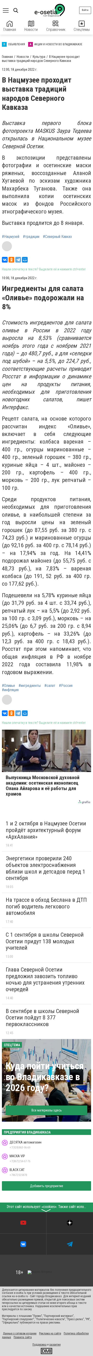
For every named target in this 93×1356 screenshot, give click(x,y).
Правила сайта (23, 1337)
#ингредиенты (30, 686)
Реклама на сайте (50, 1333)
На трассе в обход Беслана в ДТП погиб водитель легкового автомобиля (46, 906)
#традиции (31, 237)
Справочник (55, 29)
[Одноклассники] (11, 260)
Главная (9, 29)
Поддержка (39, 1344)
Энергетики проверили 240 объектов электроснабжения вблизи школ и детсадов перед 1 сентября (45, 868)
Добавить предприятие (46, 1186)
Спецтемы (82, 29)
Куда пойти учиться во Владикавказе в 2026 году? (45, 1076)
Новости (31, 29)
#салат (49, 686)
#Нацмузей (10, 237)
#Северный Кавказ (57, 237)
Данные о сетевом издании (19, 1333)
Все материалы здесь (46, 1110)
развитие (55, 1344)
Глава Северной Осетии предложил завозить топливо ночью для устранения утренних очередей (45, 979)
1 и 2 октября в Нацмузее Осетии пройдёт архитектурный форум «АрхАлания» (46, 830)
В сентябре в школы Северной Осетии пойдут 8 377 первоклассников (42, 1017)
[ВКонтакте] (5, 260)
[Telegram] (18, 260)
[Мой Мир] (25, 260)
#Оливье (8, 686)
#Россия (65, 686)
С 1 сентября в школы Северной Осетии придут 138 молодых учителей (45, 941)
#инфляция (10, 690)
